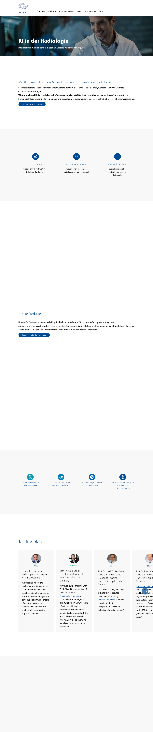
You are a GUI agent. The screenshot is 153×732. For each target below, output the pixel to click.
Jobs (101, 11)
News (79, 11)
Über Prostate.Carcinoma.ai (34, 335)
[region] (76, 591)
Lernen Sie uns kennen (32, 104)
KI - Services (90, 11)
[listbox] (132, 12)
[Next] (145, 591)
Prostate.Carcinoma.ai (69, 596)
